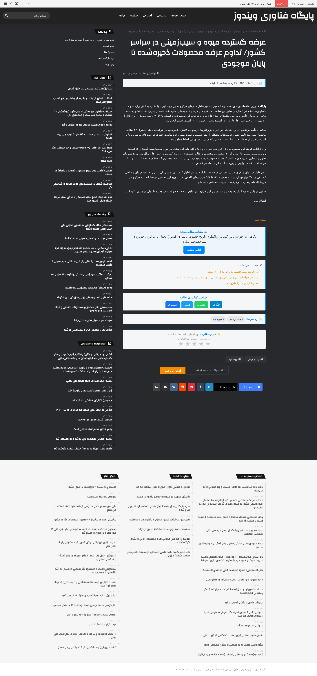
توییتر (187, 304)
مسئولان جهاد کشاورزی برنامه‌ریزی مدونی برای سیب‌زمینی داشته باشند (218, 277)
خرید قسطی (108, 45)
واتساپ (201, 304)
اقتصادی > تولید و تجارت (244, 31)
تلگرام (216, 304)
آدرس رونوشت (173, 370)
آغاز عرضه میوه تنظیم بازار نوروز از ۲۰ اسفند (233, 271)
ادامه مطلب (194, 249)
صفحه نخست (178, 15)
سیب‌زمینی (254, 359)
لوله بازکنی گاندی (105, 58)
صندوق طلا (108, 51)
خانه (261, 31)
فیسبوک (172, 304)
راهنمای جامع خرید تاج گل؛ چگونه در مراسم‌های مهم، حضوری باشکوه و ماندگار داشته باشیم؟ (226, 3)
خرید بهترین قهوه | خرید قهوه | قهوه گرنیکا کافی (89, 39)
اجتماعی (147, 15)
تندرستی (161, 15)
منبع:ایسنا (260, 219)
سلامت (134, 15)
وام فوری (109, 64)
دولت (122, 15)
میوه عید (233, 359)
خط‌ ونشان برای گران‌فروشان (243, 283)
